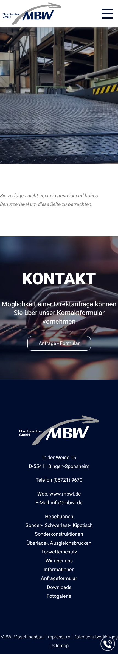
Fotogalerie (59, 596)
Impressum (58, 637)
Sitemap (60, 645)
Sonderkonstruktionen (59, 534)
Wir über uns (59, 561)
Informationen (59, 569)
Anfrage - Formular (59, 343)
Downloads (59, 587)
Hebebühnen (59, 516)
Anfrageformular (59, 578)
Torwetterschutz (59, 552)
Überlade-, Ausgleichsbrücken (59, 543)
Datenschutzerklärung (96, 637)
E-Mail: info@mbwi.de (59, 502)
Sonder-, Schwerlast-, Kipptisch (59, 525)
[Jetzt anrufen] (108, 644)
